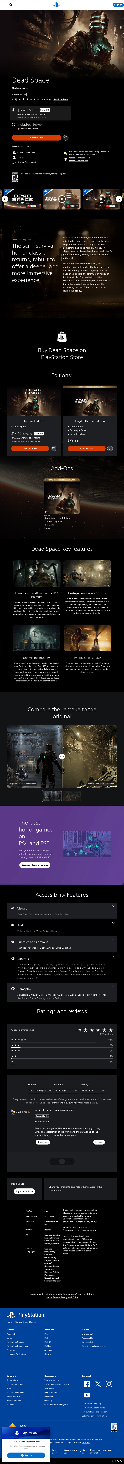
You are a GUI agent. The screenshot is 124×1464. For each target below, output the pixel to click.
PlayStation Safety (15, 1384)
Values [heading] (85, 1329)
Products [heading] (49, 1329)
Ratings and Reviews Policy (65, 1102)
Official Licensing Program (56, 1404)
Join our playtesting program (94, 1411)
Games (18, 1322)
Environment (87, 1334)
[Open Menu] (3, 5)
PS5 (46, 1334)
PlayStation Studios (15, 1342)
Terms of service (51, 1380)
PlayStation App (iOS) (91, 1403)
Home (9, 1322)
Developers (49, 1396)
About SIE (11, 1334)
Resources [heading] (50, 1376)
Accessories (49, 1350)
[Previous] (5, 199)
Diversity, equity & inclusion (94, 1346)
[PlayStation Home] (56, 4)
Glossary (48, 1400)
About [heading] (10, 1329)
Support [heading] (11, 1376)
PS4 (46, 1338)
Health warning (51, 1392)
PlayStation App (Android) (93, 1407)
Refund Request (14, 1400)
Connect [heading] (86, 1376)
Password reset (14, 1396)
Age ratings (49, 1388)
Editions (32, 1084)
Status (9, 1388)
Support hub (12, 1380)
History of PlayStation (16, 1354)
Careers (10, 1338)
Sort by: (85, 1084)
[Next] (119, 199)
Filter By (58, 1084)
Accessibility (87, 1338)
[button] (78, 160)
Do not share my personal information (101, 1451)
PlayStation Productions (17, 1346)
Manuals (10, 1404)
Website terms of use (71, 1451)
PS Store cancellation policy (56, 1384)
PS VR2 (47, 1342)
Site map (84, 1451)
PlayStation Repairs (15, 1392)
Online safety (88, 1342)
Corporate (11, 1350)
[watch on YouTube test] (72, 206)
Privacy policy (55, 1451)
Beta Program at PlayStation (94, 1415)
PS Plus (47, 1346)
